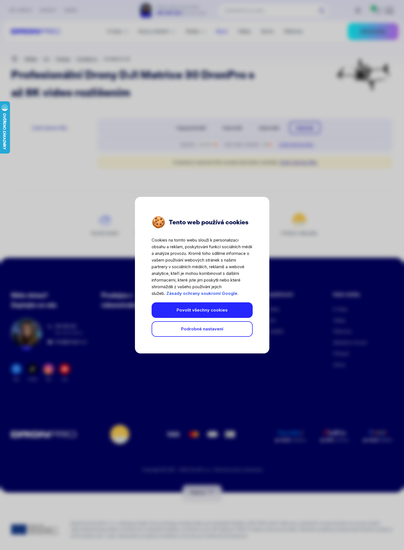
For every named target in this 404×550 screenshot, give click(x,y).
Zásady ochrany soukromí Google (201, 293)
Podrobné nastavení (202, 328)
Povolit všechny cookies (202, 310)
